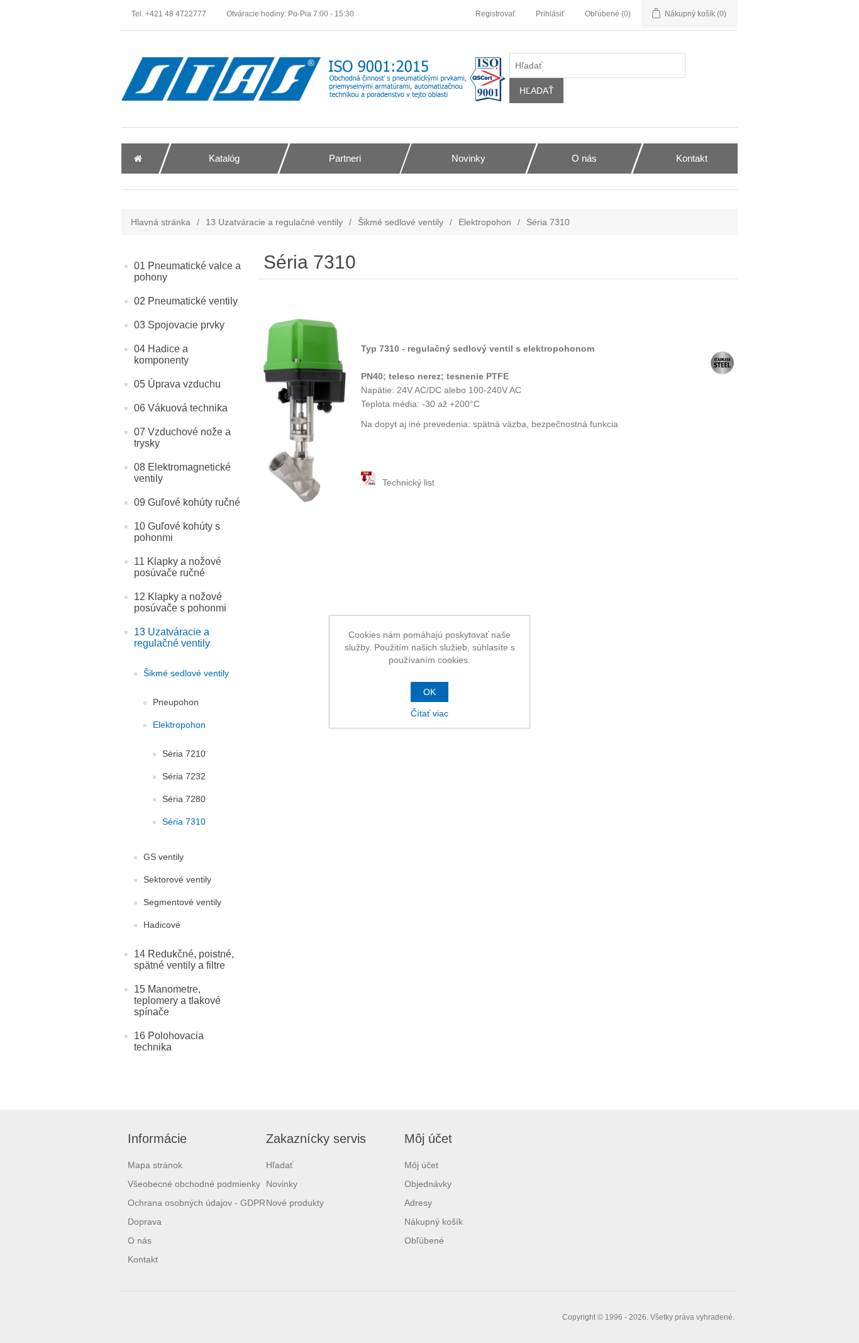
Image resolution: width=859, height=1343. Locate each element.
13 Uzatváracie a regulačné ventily (274, 222)
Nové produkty (295, 1203)
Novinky (281, 1184)
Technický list (407, 482)
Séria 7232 (184, 776)
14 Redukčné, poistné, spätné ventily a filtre (184, 960)
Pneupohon (176, 702)
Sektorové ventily (177, 879)
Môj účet (421, 1165)
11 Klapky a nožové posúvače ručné (177, 567)
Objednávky (428, 1184)
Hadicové (161, 925)
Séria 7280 (184, 799)
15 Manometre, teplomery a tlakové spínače (177, 1000)
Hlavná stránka (161, 222)
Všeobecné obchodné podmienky (194, 1184)
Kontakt (143, 1259)
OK (429, 692)
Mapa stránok (155, 1165)
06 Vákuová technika (181, 408)
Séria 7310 (184, 821)
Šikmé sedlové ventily (400, 222)
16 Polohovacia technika (169, 1041)
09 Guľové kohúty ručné (187, 502)
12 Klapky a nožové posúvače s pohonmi (180, 602)
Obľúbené (424, 1240)
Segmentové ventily (182, 902)
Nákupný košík (433, 1222)
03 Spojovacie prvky (179, 325)
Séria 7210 (184, 754)
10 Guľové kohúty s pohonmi (177, 532)
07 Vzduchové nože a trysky (182, 437)
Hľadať (279, 1165)
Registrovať (495, 13)
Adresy (418, 1203)
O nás (140, 1240)
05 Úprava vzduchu (177, 384)
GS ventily (163, 857)
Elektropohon (484, 222)
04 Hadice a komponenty (161, 354)
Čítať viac (429, 713)
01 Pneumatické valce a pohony (187, 271)
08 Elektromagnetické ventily (182, 473)
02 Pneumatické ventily (186, 301)
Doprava (145, 1222)
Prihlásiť (550, 13)
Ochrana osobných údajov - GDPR (196, 1203)
